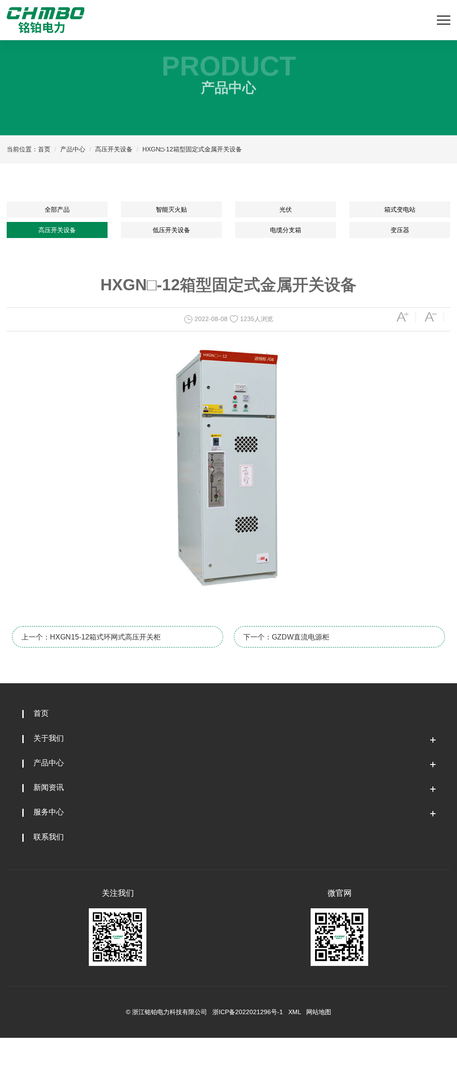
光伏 (285, 209)
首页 (44, 149)
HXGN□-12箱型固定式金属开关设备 (192, 149)
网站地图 (318, 1011)
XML (294, 1011)
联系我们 (48, 837)
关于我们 (48, 738)
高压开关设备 (114, 149)
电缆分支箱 (285, 230)
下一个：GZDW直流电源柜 (286, 637)
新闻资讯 (48, 787)
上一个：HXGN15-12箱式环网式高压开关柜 (91, 637)
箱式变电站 (399, 209)
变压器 (400, 230)
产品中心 (72, 149)
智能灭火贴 (171, 209)
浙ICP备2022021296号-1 (247, 1011)
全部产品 (57, 209)
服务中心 (48, 812)
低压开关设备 (171, 230)
